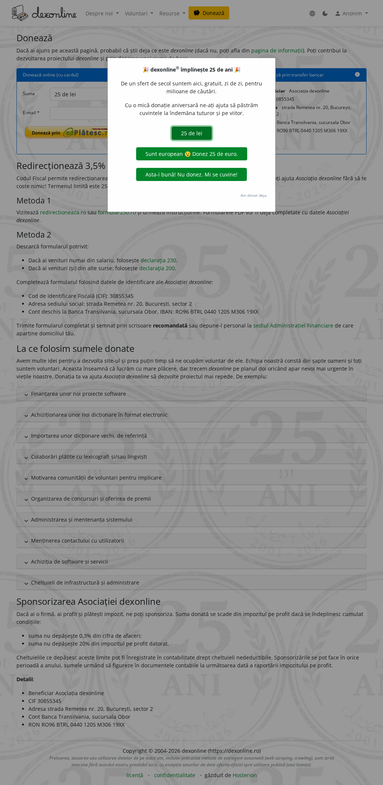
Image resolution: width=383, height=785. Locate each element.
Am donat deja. (254, 195)
